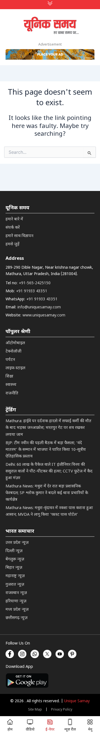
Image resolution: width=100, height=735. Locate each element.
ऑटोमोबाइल (15, 343)
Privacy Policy (61, 710)
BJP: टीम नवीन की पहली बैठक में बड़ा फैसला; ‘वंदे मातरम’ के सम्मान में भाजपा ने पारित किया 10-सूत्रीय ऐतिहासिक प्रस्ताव (46, 450)
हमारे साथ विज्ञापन (19, 236)
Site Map (35, 710)
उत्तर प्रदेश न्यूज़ (17, 542)
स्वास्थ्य (11, 384)
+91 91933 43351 (31, 291)
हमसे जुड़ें (12, 244)
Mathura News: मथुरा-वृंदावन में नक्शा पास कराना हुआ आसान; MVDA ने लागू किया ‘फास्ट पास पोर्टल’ (49, 511)
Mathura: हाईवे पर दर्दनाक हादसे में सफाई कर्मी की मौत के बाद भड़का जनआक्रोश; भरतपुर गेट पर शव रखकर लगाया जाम (48, 428)
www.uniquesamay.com (43, 315)
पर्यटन (10, 360)
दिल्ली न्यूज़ (14, 551)
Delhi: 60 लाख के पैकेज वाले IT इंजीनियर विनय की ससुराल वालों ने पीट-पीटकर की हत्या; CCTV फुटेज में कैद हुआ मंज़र (49, 471)
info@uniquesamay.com (39, 307)
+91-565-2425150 (35, 283)
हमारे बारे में (14, 219)
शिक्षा (9, 376)
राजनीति (12, 393)
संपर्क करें (13, 227)
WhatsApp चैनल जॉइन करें (50, 660)
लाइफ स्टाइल (15, 368)
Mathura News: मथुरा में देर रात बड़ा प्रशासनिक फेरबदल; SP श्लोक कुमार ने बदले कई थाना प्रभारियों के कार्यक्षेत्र (47, 493)
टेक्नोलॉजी (13, 351)
